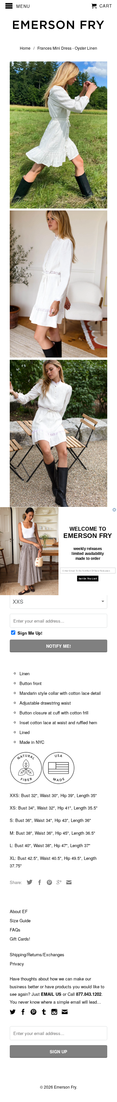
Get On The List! (88, 578)
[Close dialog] (114, 509)
